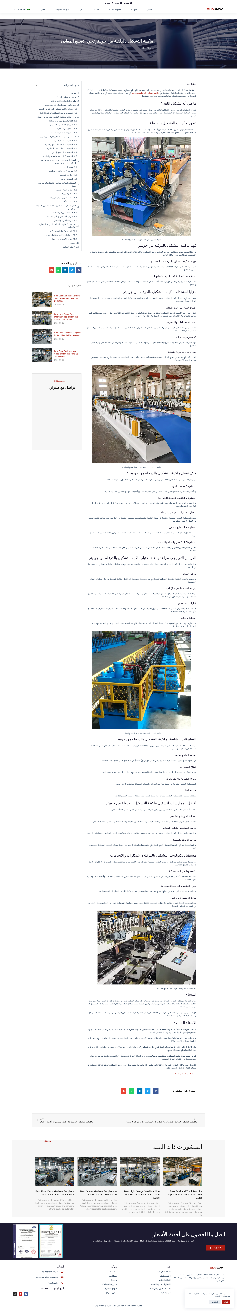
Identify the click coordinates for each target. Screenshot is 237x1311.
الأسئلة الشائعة (69, 247)
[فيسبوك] (26, 1294)
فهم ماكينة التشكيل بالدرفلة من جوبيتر (60, 105)
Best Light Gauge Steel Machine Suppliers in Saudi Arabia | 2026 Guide (66, 316)
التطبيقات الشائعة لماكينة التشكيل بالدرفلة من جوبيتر (57, 184)
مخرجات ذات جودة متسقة (62, 133)
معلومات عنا (116, 10)
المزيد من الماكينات (62, 10)
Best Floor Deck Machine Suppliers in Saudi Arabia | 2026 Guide (66, 353)
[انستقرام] (15, 1294)
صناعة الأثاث (67, 202)
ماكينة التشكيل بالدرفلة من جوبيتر (145, 93)
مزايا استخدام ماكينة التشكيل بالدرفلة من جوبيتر (56, 117)
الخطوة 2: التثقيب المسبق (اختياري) (58, 144)
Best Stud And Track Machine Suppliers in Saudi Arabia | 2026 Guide (67, 298)
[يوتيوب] (20, 1294)
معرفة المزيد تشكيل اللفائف (184, 1074)
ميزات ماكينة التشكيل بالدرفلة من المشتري (55, 109)
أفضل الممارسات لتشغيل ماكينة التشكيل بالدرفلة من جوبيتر (56, 207)
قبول (226, 1302)
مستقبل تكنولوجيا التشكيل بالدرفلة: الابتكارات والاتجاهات (56, 225)
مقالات (96, 10)
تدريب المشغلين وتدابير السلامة (60, 216)
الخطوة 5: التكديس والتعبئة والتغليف (58, 156)
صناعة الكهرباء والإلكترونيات (61, 198)
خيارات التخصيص (66, 175)
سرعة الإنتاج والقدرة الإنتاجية (61, 171)
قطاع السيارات (66, 194)
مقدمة (73, 93)
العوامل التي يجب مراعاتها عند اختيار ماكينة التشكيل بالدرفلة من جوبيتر (58, 161)
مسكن (149, 10)
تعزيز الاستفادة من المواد (61, 239)
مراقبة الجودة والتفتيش (63, 220)
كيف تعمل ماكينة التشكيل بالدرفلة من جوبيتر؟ (57, 137)
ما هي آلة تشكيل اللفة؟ (66, 97)
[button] (155, 1091)
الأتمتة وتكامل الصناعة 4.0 (61, 231)
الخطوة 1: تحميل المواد (63, 140)
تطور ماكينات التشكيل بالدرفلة (63, 101)
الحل (81, 10)
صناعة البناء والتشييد (64, 190)
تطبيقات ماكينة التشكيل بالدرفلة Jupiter (56, 113)
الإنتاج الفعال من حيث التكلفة (61, 121)
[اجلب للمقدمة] (14, 10)
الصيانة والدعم (67, 179)
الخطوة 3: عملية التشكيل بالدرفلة (59, 148)
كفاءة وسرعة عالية (65, 129)
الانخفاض (215, 1302)
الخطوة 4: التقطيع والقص (62, 152)
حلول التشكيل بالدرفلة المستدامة (58, 235)
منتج (135, 10)
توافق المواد (68, 167)
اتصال (43, 10)
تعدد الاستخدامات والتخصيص (61, 125)
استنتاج (72, 243)
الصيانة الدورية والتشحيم (63, 212)
